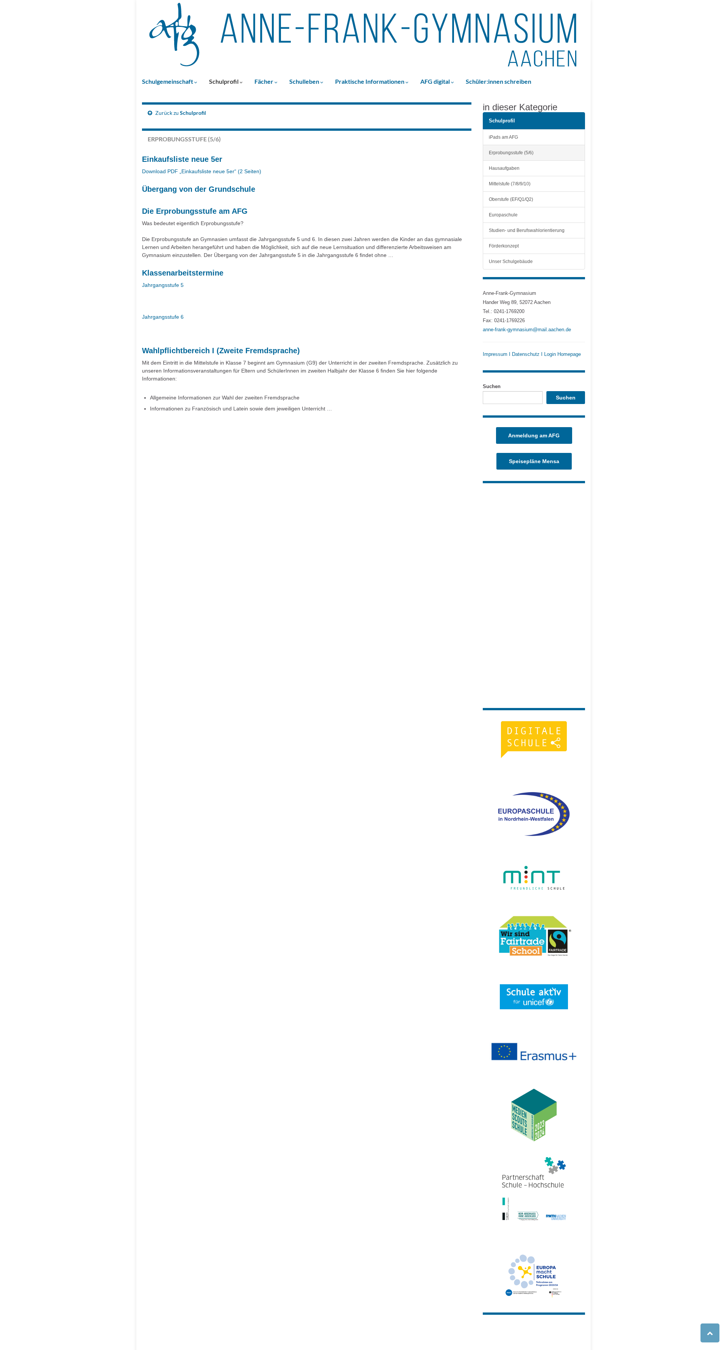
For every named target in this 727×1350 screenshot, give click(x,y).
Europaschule (503, 214)
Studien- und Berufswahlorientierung (527, 230)
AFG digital (435, 81)
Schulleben (304, 81)
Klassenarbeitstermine (182, 273)
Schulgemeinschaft (168, 81)
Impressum (496, 354)
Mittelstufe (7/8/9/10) (509, 183)
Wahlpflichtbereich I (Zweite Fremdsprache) (221, 350)
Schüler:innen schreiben (498, 81)
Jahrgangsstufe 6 (163, 317)
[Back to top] (709, 1332)
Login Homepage (562, 354)
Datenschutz (526, 354)
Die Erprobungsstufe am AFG (195, 211)
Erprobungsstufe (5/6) (511, 152)
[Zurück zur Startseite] (363, 36)
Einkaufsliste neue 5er (182, 159)
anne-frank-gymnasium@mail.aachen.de (527, 329)
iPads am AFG (503, 137)
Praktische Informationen (370, 81)
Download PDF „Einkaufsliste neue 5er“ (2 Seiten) (201, 171)
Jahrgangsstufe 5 (163, 285)
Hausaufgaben (504, 168)
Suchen (492, 386)
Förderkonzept (504, 245)
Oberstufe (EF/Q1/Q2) (511, 199)
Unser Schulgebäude (511, 261)
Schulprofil (224, 81)
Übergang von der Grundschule (198, 189)
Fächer (264, 81)
